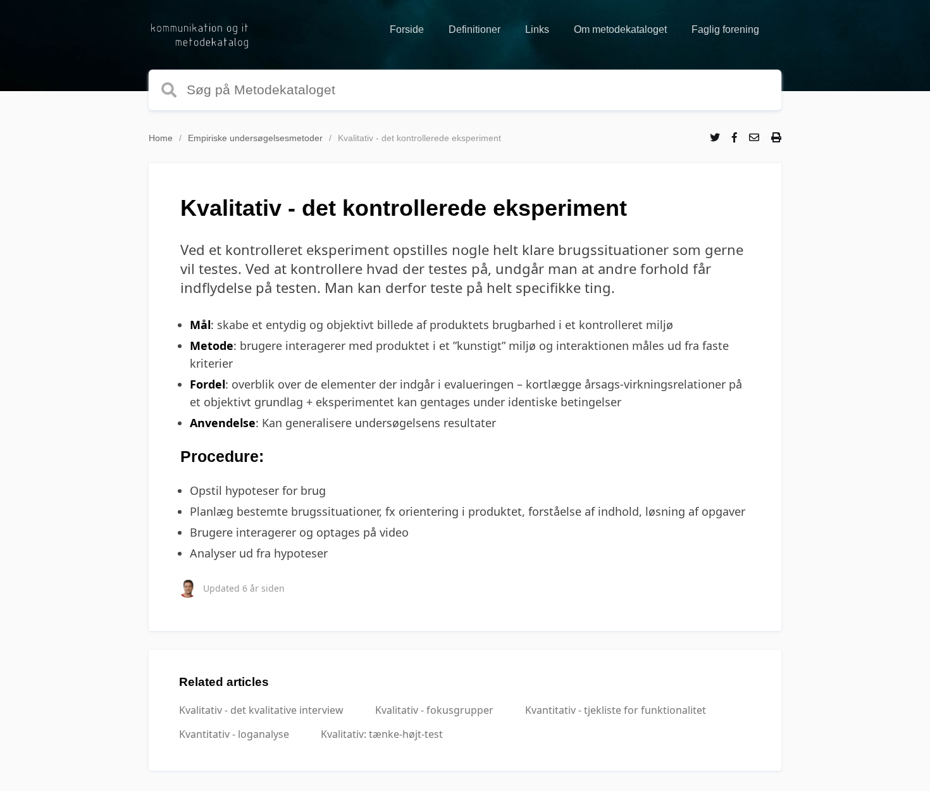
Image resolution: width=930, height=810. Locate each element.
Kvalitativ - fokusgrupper (434, 710)
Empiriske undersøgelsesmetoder (255, 138)
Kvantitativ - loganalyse (234, 734)
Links (537, 29)
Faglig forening (725, 29)
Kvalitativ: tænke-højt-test (382, 734)
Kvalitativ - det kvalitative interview (261, 710)
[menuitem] (407, 29)
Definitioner (474, 29)
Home (161, 138)
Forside (407, 29)
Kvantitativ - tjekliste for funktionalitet (615, 710)
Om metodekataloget (620, 29)
